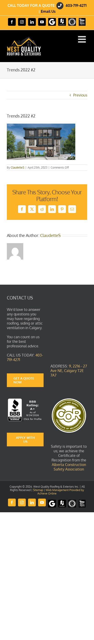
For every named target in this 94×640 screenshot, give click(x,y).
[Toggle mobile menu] (82, 39)
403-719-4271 (75, 5)
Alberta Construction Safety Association (69, 466)
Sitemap (38, 490)
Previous (80, 95)
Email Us (48, 11)
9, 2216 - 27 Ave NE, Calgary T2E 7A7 (68, 370)
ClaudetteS (17, 167)
